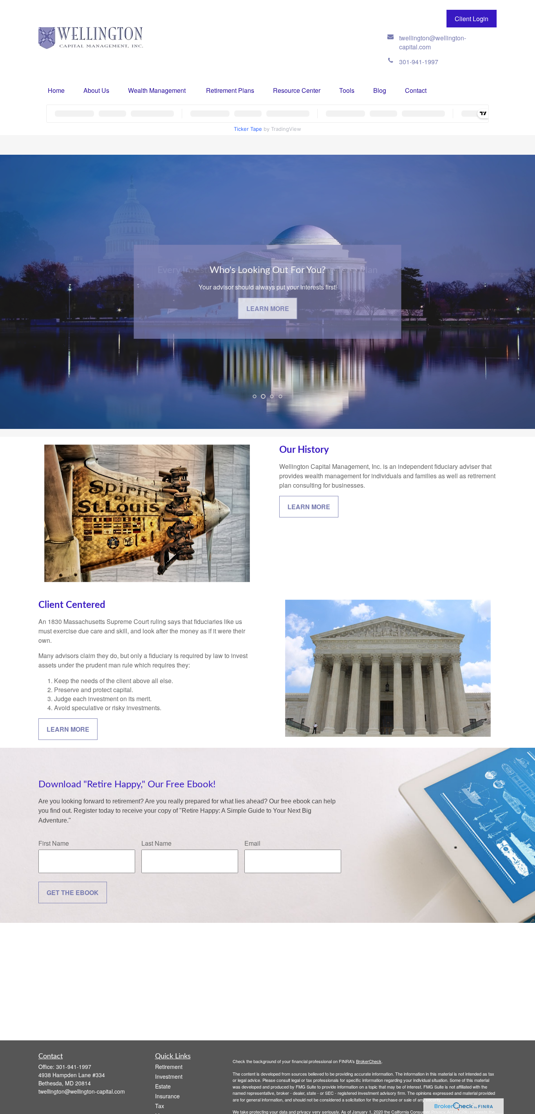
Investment (169, 1076)
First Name (53, 843)
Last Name (156, 843)
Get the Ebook (73, 892)
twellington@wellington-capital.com (81, 1091)
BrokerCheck (368, 1061)
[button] (56, 90)
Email (252, 843)
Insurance (167, 1096)
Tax (159, 1106)
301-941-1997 (73, 1067)
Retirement (169, 1067)
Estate (163, 1086)
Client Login (471, 18)
